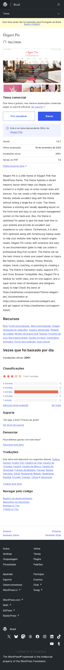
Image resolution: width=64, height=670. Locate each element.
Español (17, 466)
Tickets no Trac (11, 509)
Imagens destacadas (39, 330)
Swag (38, 589)
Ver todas (56, 405)
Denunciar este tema (13, 444)
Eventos (38, 579)
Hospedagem (10, 559)
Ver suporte (37, 107)
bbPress (9, 610)
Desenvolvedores (12, 584)
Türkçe (34, 477)
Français (41, 470)
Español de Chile (33, 463)
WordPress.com (13, 599)
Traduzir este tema (12, 483)
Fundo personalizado (19, 326)
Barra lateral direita (18, 337)
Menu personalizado (41, 326)
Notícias (43, 333)
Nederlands (48, 473)
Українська (46, 477)
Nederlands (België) (31, 473)
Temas (6, 13)
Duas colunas (43, 341)
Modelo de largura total (26, 333)
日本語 (17, 473)
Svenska (26, 477)
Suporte (7, 579)
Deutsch (7, 463)
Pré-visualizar (19, 116)
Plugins (37, 559)
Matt (7, 605)
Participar (38, 574)
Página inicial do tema (13, 166)
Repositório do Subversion (16, 502)
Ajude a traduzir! (32, 24)
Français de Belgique (25, 470)
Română (7, 477)
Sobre (6, 548)
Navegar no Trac (11, 505)
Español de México (31, 466)
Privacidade (9, 564)
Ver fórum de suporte (13, 425)
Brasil (13, 629)
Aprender (8, 574)
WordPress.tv (12, 589)
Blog (5, 326)
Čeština (56, 459)
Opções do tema (37, 337)
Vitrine (36, 548)
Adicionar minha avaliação (15, 405)
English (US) (18, 463)
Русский (16, 477)
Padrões (38, 564)
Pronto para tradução (25, 341)
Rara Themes (14, 42)
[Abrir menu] (59, 4)
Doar (37, 584)
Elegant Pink (16, 132)
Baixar (49, 116)
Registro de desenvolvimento (17, 498)
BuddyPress (11, 615)
